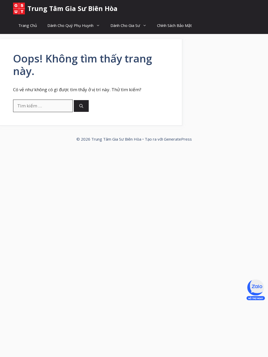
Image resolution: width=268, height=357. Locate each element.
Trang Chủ (27, 25)
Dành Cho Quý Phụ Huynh (70, 25)
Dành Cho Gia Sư (125, 25)
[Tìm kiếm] (81, 106)
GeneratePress (178, 139)
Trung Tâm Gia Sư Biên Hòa (72, 8)
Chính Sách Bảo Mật (174, 25)
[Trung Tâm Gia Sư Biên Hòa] (19, 8)
